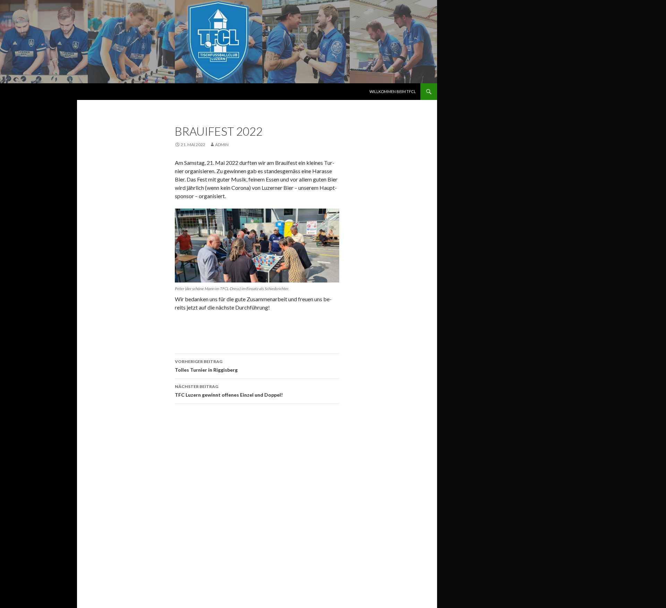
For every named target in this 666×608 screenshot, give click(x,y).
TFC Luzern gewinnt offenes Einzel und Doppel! (229, 391)
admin (222, 144)
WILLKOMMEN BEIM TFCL (392, 91)
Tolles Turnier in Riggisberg (206, 366)
